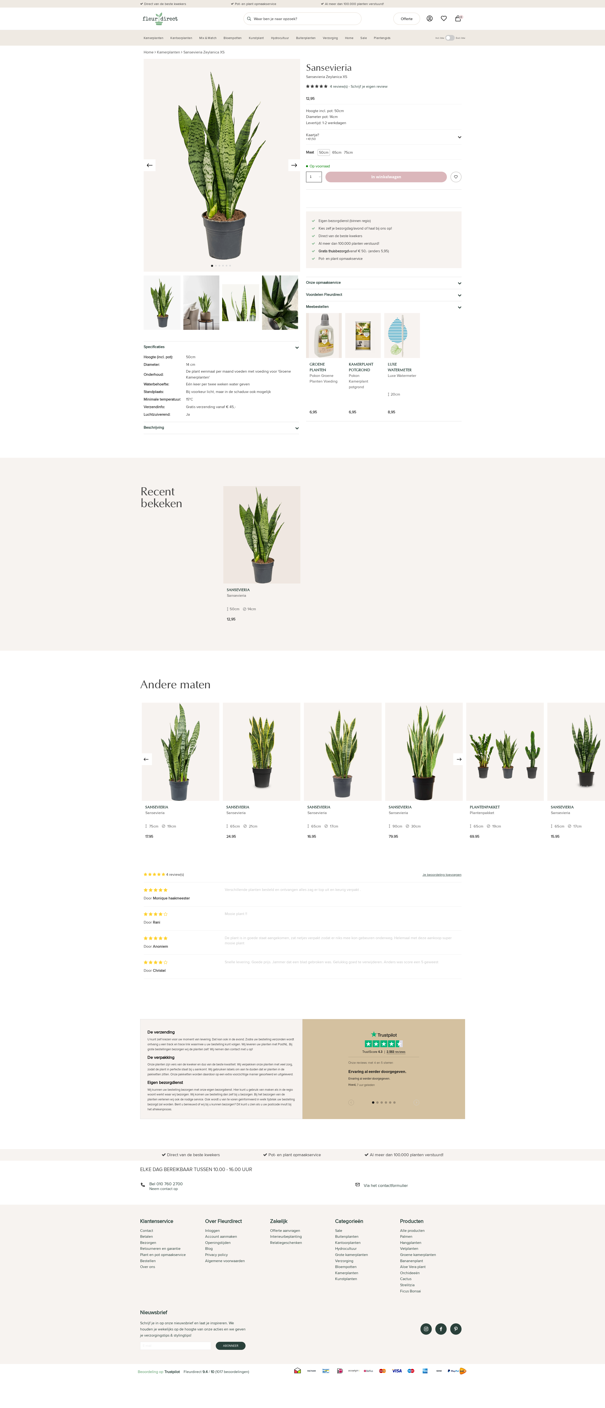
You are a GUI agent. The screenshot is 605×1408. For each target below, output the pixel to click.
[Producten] (429, 18)
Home (149, 52)
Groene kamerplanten (418, 1254)
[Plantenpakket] (505, 752)
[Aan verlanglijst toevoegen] (455, 177)
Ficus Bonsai (410, 1291)
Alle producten (412, 1230)
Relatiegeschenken (286, 1242)
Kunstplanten (346, 1279)
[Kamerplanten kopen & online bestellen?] (160, 18)
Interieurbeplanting (286, 1236)
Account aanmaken (221, 1236)
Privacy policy (216, 1254)
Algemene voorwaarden (225, 1261)
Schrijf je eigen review (369, 86)
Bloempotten (346, 1266)
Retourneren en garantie (160, 1248)
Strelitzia (407, 1285)
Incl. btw (440, 37)
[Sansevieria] (261, 535)
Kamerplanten (168, 52)
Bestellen (148, 1261)
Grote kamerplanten (351, 1254)
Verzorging (344, 1261)
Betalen (146, 1236)
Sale (338, 1230)
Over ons (147, 1266)
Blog (209, 1248)
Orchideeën (410, 1273)
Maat (310, 152)
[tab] (172, 1256)
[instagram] (426, 1329)
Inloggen (212, 1230)
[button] (212, 266)
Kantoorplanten (348, 1242)
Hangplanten (410, 1242)
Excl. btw (460, 37)
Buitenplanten (347, 1236)
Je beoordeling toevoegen (442, 874)
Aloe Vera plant (413, 1266)
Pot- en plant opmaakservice (255, 3)
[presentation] (150, 165)
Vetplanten (409, 1248)
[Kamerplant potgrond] (363, 335)
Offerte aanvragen (285, 1230)
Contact (146, 1230)
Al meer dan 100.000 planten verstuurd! (354, 3)
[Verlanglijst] (443, 18)
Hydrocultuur (346, 1248)
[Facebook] (441, 1329)
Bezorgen (148, 1242)
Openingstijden (218, 1242)
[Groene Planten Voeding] (324, 335)
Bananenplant (411, 1261)
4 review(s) (339, 86)
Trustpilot (172, 1371)
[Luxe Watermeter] (402, 335)
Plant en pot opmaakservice (163, 1254)
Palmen (406, 1236)
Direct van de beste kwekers (165, 3)
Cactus (405, 1279)
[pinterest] (456, 1329)
